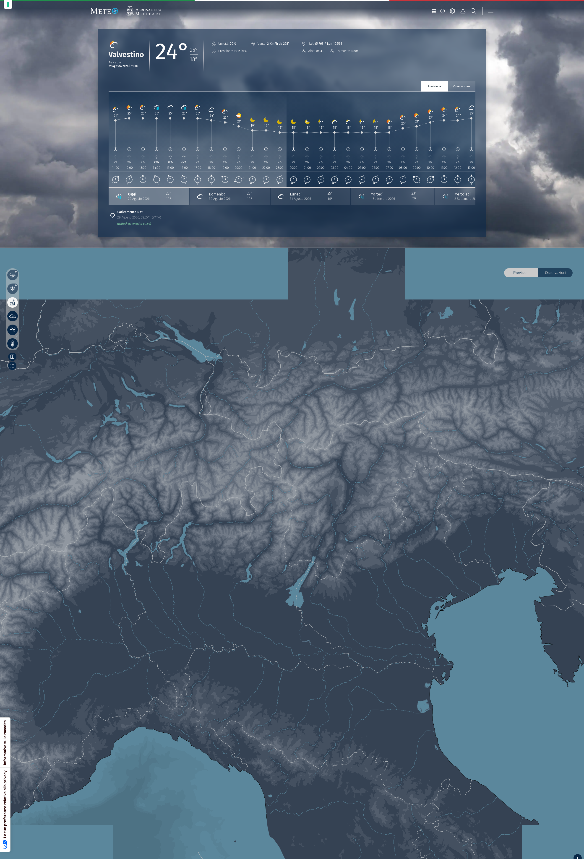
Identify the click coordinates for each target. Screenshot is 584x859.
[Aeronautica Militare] (143, 11)
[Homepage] (104, 11)
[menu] (488, 11)
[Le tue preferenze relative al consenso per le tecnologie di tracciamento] (8, 4)
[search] (473, 11)
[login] (442, 11)
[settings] (452, 11)
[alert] (462, 11)
